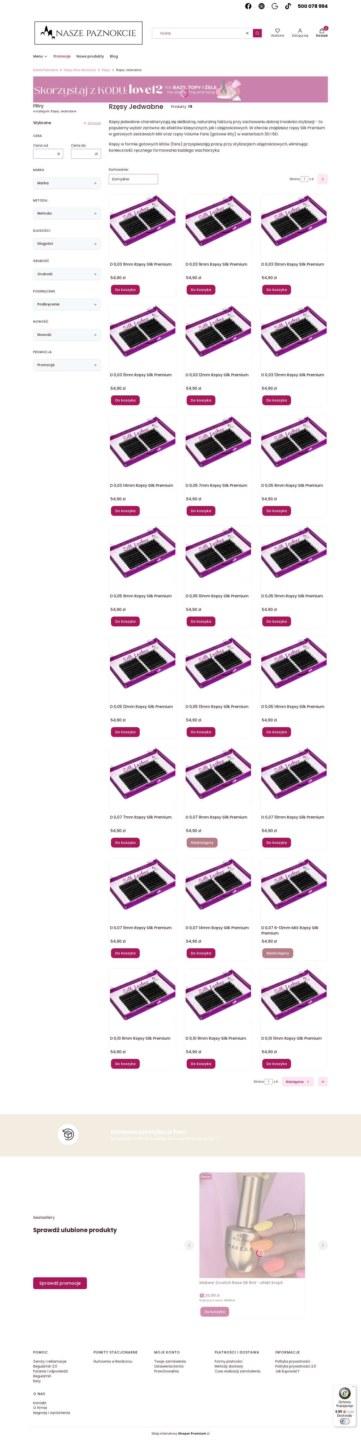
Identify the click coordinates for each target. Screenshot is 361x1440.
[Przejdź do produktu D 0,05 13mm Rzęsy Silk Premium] (218, 664)
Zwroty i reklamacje (50, 1361)
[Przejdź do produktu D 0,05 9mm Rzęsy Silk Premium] (142, 554)
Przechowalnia (166, 1371)
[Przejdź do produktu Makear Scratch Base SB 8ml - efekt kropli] (252, 1227)
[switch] (345, 1421)
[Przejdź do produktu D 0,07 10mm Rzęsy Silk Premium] (294, 775)
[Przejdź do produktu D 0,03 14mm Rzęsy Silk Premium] (142, 443)
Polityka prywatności (292, 1361)
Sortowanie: (119, 169)
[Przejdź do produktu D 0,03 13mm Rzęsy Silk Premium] (294, 332)
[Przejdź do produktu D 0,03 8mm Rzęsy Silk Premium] (142, 222)
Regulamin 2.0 (45, 1366)
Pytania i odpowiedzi (50, 1371)
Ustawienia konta (168, 1366)
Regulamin (42, 1376)
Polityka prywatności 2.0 (295, 1366)
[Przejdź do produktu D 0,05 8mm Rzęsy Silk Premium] (294, 443)
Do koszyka (125, 289)
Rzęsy (106, 70)
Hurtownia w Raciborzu (113, 1361)
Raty (37, 1381)
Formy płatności (228, 1361)
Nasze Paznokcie (45, 70)
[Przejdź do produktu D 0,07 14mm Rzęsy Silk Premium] (218, 885)
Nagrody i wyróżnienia (51, 1412)
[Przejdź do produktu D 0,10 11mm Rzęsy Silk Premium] (294, 996)
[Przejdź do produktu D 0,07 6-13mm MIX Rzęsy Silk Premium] (294, 885)
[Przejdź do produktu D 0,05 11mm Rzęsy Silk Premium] (294, 554)
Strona (295, 179)
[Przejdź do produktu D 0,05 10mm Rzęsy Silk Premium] (218, 554)
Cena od (40, 145)
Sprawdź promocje (60, 1283)
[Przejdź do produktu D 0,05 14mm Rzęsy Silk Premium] (294, 664)
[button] (257, 33)
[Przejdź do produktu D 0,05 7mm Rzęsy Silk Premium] (218, 443)
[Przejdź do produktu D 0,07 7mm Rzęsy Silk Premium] (142, 775)
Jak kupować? (287, 1371)
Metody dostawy (229, 1366)
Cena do (78, 145)
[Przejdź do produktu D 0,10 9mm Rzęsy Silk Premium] (218, 996)
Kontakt (39, 1402)
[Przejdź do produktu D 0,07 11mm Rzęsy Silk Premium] (142, 885)
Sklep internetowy (179, 1433)
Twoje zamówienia (170, 1361)
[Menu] (353, 1388)
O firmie (40, 1407)
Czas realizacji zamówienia (237, 1371)
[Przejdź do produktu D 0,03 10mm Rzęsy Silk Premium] (294, 222)
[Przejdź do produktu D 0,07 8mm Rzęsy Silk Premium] (218, 775)
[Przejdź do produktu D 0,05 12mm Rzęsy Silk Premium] (142, 664)
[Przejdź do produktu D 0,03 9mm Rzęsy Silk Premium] (218, 222)
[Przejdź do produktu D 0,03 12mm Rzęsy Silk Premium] (218, 332)
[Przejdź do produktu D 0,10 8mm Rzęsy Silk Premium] (142, 996)
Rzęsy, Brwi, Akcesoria (80, 70)
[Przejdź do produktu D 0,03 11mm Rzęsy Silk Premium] (142, 332)
